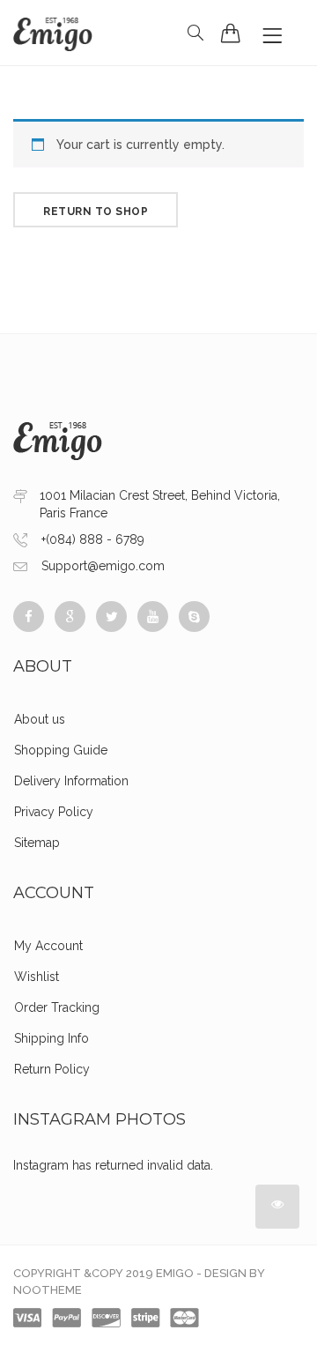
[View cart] (230, 32)
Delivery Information (71, 781)
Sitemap (37, 843)
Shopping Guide (60, 750)
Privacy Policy (53, 812)
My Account (48, 946)
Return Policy (52, 1069)
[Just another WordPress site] (52, 32)
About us (39, 719)
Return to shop (95, 211)
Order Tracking (57, 1007)
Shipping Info (51, 1038)
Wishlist (36, 977)
